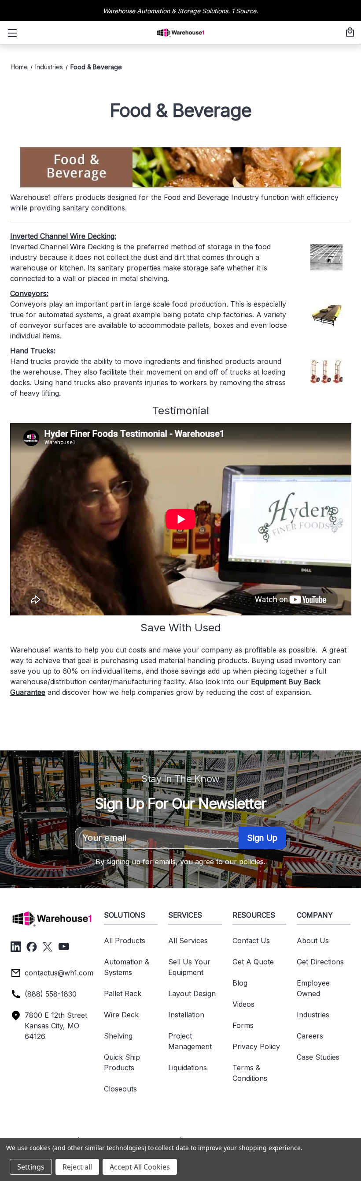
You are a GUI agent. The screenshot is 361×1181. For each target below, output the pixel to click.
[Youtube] (64, 946)
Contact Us (251, 940)
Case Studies (318, 1057)
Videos (243, 1004)
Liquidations (187, 1067)
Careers (310, 1035)
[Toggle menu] (10, 32)
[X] (47, 946)
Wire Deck (121, 1014)
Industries (313, 1014)
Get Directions (320, 961)
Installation (186, 1014)
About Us (313, 940)
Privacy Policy (256, 1046)
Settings (30, 1167)
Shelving (118, 1035)
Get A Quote (253, 961)
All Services (188, 940)
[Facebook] (31, 946)
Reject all (77, 1167)
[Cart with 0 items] (348, 32)
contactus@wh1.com (59, 972)
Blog (239, 983)
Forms (243, 1025)
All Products (124, 940)
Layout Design (192, 993)
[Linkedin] (16, 946)
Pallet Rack (122, 993)
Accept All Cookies (140, 1167)
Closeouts (120, 1088)
